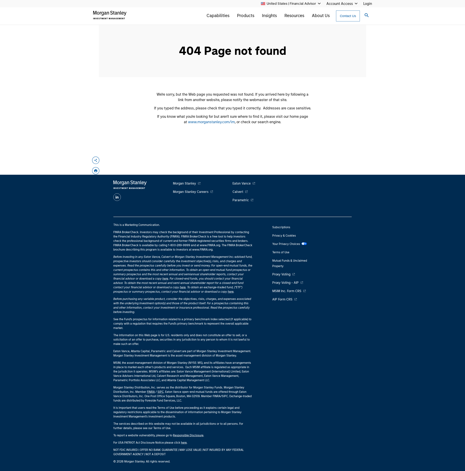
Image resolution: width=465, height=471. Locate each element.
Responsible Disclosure (188, 435)
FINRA (151, 392)
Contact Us (348, 16)
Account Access (339, 3)
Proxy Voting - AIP (285, 283)
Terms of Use (280, 252)
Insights (269, 15)
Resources (294, 15)
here (165, 278)
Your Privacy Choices (287, 244)
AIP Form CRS (282, 299)
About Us (321, 15)
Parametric (240, 200)
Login (367, 3)
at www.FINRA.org (208, 245)
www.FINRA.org (202, 249)
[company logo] (109, 15)
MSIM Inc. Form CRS (286, 291)
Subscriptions (281, 227)
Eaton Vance (241, 183)
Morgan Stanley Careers (191, 192)
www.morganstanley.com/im (211, 122)
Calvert (237, 192)
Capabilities (218, 15)
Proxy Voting (281, 274)
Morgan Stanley (184, 183)
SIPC (160, 392)
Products (245, 15)
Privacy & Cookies (284, 235)
